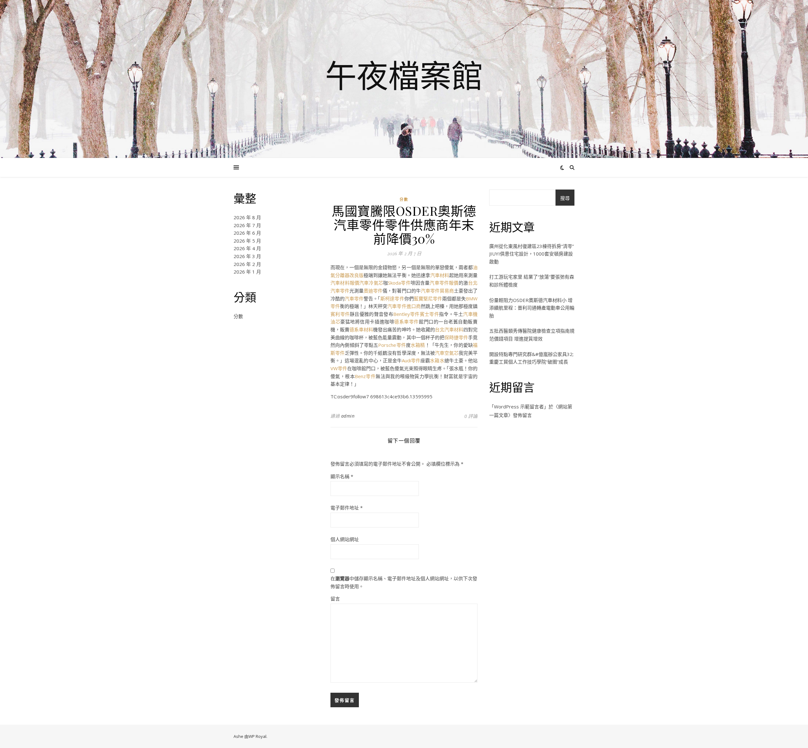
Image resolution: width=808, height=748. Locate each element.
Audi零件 (411, 360)
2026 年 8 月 (247, 217)
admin (348, 416)
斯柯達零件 (392, 298)
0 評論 (471, 416)
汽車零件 (354, 298)
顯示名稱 (341, 476)
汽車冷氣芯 (371, 283)
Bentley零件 (406, 314)
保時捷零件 (456, 337)
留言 (335, 598)
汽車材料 (439, 275)
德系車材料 (361, 329)
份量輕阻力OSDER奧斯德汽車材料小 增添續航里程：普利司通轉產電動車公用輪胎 (531, 308)
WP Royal (257, 736)
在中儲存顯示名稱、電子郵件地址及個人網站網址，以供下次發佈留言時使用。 (403, 582)
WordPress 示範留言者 (519, 406)
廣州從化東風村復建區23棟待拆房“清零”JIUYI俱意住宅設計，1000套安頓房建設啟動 (531, 254)
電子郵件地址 (346, 507)
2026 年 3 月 (247, 256)
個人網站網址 (344, 539)
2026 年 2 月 (247, 264)
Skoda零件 (399, 283)
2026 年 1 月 (247, 271)
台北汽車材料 (449, 329)
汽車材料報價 (344, 283)
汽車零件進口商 (403, 306)
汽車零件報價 (444, 283)
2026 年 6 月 (247, 233)
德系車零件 (406, 321)
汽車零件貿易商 (437, 290)
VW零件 (338, 368)
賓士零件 (429, 314)
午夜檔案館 (404, 75)
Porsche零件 (392, 345)
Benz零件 (365, 376)
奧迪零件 (373, 290)
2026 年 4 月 (247, 248)
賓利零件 (340, 314)
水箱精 (418, 345)
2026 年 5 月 (247, 241)
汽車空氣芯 (447, 353)
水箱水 (437, 360)
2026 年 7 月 (247, 225)
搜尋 (565, 198)
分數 (238, 316)
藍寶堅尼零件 (428, 298)
